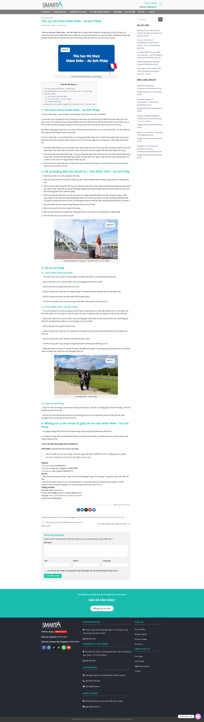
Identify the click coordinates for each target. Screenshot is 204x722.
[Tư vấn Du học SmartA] (53, 5)
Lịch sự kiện (130, 12)
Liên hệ (152, 12)
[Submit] (160, 19)
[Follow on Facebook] (44, 647)
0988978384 (74, 642)
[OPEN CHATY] (198, 716)
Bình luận (48, 543)
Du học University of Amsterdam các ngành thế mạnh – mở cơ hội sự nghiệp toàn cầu (148, 44)
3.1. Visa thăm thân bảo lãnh (56, 96)
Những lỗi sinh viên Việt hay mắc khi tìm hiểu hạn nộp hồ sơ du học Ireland (149, 33)
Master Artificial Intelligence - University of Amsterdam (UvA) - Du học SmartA (149, 118)
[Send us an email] (59, 647)
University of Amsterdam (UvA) (149, 93)
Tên (46, 561)
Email (76, 561)
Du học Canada (141, 639)
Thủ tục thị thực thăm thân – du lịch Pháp (59, 32)
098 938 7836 (90, 661)
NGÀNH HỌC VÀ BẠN (78, 12)
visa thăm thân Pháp (118, 517)
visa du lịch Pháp (106, 517)
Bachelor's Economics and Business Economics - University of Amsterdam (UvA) (149, 149)
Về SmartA (45, 12)
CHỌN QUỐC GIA (59, 12)
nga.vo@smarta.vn (92, 706)
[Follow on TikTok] (54, 647)
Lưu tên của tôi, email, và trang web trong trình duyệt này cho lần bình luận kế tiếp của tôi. (82, 571)
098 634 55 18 (60, 632)
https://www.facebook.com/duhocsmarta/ (65, 495)
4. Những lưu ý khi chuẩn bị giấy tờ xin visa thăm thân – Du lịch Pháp (69, 104)
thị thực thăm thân (94, 517)
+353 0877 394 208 (92, 681)
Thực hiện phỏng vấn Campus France (112, 524)
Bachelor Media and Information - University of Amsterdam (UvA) (148, 102)
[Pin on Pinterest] (90, 510)
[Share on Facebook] (78, 510)
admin (64, 25)
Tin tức (141, 12)
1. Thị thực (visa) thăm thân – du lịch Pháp (59, 89)
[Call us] (64, 647)
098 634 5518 (90, 639)
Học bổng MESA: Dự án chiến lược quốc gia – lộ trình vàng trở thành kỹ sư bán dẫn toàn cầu (150, 55)
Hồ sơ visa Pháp (47, 18)
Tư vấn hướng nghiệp (99, 12)
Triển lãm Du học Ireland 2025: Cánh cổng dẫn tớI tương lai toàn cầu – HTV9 (149, 71)
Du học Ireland (140, 634)
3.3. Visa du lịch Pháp (53, 101)
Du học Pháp (140, 629)
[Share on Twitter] (82, 510)
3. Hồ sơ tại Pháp (49, 94)
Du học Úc (139, 644)
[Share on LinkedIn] (94, 510)
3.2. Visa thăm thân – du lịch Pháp (58, 99)
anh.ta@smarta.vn (92, 686)
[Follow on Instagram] (49, 647)
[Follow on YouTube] (69, 647)
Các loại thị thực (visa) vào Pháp (65, 449)
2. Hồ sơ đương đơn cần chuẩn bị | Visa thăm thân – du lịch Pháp (67, 91)
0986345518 (152, 7)
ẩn (76, 84)
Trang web (106, 561)
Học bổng (118, 12)
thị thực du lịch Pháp (81, 517)
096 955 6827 (62, 637)
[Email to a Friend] (86, 510)
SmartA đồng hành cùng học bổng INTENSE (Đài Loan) (148, 63)
